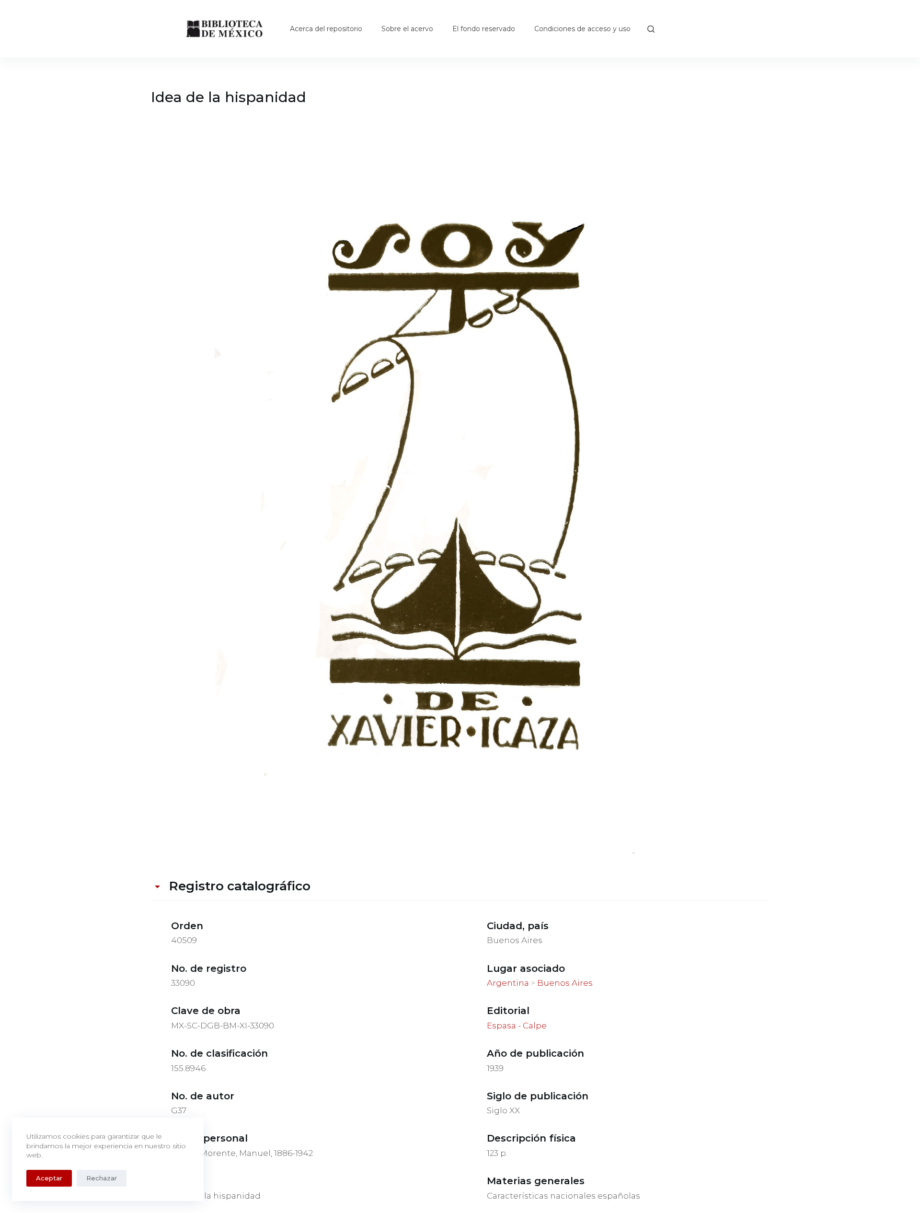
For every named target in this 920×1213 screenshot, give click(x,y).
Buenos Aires (565, 983)
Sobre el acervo (407, 28)
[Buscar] (651, 29)
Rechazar (101, 1178)
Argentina (508, 983)
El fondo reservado (483, 28)
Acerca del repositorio (326, 28)
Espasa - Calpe (517, 1025)
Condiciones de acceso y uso (582, 28)
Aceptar (49, 1178)
